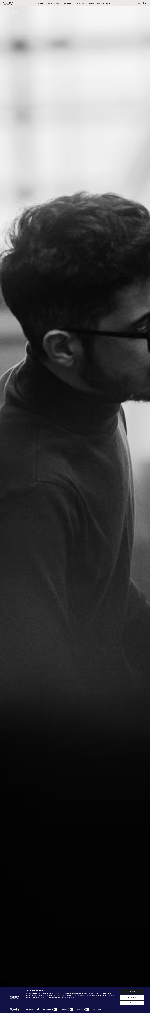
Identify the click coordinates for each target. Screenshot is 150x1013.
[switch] (54, 1009)
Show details (97, 1009)
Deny (132, 1003)
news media (15, 11)
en (141, 3)
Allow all (132, 991)
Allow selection (132, 997)
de (139, 3)
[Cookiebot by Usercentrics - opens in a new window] (14, 1009)
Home (7, 11)
